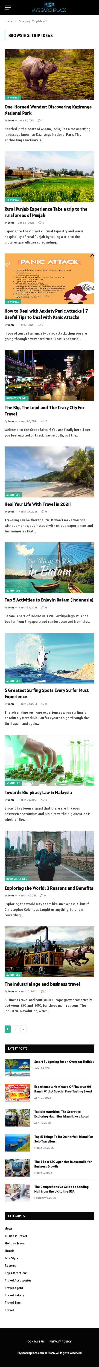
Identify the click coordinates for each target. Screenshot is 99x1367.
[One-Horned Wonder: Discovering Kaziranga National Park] (49, 74)
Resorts (10, 1265)
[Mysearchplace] (49, 7)
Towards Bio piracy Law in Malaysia (38, 792)
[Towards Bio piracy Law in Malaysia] (49, 760)
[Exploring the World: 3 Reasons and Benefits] (49, 856)
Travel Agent (14, 1288)
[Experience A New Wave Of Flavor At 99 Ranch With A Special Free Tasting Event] (17, 1092)
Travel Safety (14, 1295)
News (8, 1228)
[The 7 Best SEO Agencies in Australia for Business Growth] (17, 1168)
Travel (9, 1310)
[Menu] (8, 7)
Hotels (9, 1251)
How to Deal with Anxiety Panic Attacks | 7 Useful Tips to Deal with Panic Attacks (46, 314)
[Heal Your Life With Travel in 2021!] (49, 471)
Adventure (13, 495)
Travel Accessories (18, 1280)
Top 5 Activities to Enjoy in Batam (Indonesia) (49, 600)
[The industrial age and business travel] (49, 951)
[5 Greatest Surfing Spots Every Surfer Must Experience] (49, 658)
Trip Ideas (12, 97)
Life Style (11, 1258)
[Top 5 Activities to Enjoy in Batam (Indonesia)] (49, 567)
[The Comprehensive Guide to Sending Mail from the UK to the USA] (17, 1193)
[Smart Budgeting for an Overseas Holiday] (17, 1067)
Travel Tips (12, 1303)
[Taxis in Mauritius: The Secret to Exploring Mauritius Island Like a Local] (17, 1118)
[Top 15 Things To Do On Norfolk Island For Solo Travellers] (17, 1143)
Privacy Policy (61, 1341)
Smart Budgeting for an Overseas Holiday (64, 1062)
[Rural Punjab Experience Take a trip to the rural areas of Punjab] (49, 176)
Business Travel (16, 398)
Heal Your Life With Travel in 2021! (38, 504)
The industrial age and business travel (42, 984)
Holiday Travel (15, 1243)
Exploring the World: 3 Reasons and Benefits (49, 888)
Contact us (36, 1341)
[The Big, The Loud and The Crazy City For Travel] (49, 375)
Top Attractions (16, 1273)
